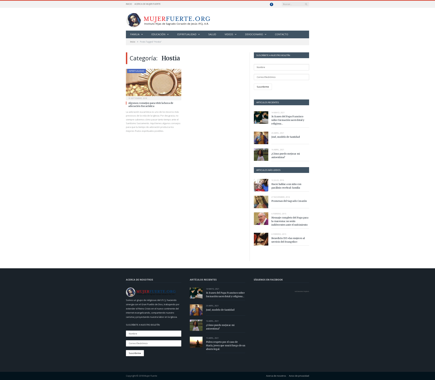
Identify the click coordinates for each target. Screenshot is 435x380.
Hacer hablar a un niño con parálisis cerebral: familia (286, 186)
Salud (212, 34)
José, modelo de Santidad (285, 137)
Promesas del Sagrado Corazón (289, 201)
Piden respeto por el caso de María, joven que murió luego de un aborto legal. (225, 346)
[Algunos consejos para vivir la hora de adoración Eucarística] (153, 83)
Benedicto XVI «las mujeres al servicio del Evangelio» (288, 240)
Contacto (281, 34)
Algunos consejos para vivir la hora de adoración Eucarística (150, 105)
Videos (229, 34)
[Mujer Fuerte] (168, 19)
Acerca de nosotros (276, 375)
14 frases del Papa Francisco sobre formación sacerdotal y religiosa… (287, 120)
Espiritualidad (186, 34)
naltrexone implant (302, 291)
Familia (135, 34)
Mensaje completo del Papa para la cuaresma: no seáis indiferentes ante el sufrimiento (289, 221)
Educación (158, 34)
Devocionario (254, 34)
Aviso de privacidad (299, 375)
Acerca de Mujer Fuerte (147, 3)
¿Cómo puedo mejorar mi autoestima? (285, 155)
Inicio (129, 3)
